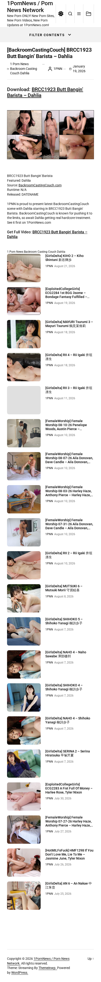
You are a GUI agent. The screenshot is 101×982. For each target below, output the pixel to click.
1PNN (58, 69)
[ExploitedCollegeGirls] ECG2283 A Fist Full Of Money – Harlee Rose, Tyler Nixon (69, 788)
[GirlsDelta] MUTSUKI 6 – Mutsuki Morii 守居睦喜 (63, 588)
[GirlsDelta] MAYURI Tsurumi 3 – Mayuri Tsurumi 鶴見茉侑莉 (69, 324)
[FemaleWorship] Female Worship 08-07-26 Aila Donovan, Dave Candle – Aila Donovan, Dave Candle (69, 460)
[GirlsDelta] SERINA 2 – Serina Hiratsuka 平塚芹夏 (67, 753)
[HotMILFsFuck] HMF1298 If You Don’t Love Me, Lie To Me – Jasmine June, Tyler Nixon (69, 854)
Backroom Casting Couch (40, 251)
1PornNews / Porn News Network (30, 6)
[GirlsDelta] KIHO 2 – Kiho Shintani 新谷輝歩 (64, 258)
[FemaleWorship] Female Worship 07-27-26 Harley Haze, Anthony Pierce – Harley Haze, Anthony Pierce (68, 823)
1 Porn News (19, 64)
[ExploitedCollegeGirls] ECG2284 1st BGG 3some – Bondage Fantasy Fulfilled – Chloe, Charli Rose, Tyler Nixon (68, 294)
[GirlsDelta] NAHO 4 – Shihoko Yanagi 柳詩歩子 (67, 720)
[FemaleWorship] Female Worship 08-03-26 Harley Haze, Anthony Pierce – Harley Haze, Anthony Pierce (68, 493)
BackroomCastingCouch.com (40, 185)
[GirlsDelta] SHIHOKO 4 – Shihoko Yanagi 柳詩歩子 (64, 687)
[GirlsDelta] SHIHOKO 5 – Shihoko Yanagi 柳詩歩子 (64, 621)
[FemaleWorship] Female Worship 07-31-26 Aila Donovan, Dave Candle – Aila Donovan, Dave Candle (69, 526)
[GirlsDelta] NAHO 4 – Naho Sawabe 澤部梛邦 (65, 654)
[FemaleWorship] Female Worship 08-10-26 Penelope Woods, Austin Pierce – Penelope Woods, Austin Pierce (68, 427)
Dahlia (24, 73)
